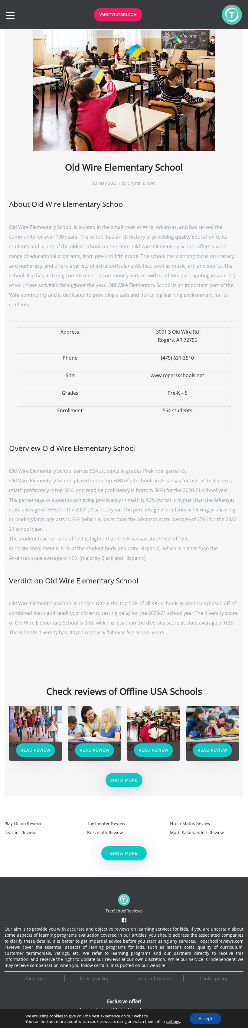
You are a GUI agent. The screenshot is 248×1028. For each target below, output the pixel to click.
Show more (123, 780)
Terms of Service (154, 978)
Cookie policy (213, 978)
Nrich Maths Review (190, 823)
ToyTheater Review (106, 823)
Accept (205, 1018)
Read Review (36, 750)
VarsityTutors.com (118, 14)
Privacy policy (94, 978)
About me (34, 978)
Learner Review (20, 832)
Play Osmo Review (23, 823)
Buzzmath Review (105, 832)
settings (173, 1021)
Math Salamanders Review (197, 832)
